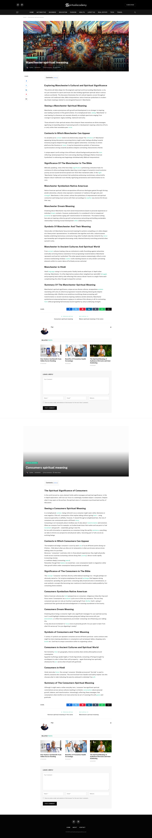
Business (52, 12)
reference (89, 138)
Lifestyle (91, 12)
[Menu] (17, 12)
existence (95, 530)
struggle (104, 274)
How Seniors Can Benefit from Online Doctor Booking (50, 360)
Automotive (41, 12)
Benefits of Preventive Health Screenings (75, 360)
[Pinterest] (26, 94)
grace (98, 695)
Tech (112, 12)
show (55, 77)
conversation (87, 690)
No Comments (48, 67)
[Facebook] (26, 81)
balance (63, 563)
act (56, 662)
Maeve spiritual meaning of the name (91, 319)
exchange (86, 578)
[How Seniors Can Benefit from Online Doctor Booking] (51, 351)
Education (63, 12)
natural (68, 598)
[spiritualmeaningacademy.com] (76, 5)
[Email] (26, 99)
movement (47, 528)
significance (77, 168)
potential (47, 216)
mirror (105, 236)
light (100, 173)
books (46, 641)
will (94, 677)
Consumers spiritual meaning (63, 319)
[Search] (135, 12)
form (46, 302)
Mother (88, 601)
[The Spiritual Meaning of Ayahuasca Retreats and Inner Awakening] (101, 351)
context (59, 138)
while (76, 221)
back (95, 515)
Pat (32, 67)
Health (82, 12)
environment (48, 619)
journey (83, 555)
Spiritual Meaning (31, 57)
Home (32, 12)
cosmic (68, 259)
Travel (119, 12)
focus (67, 624)
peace (68, 560)
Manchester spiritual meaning (89, 714)
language (51, 271)
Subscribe (130, 5)
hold (66, 596)
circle (70, 127)
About (75, 827)
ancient (50, 251)
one (80, 545)
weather (89, 198)
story (77, 520)
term (100, 152)
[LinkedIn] (26, 90)
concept (50, 576)
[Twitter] (26, 85)
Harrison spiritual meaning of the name (60, 714)
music (64, 145)
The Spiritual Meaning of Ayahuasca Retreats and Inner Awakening (100, 361)
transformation (92, 523)
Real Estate (102, 12)
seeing (93, 113)
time (55, 652)
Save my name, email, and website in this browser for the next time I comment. (66, 402)
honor (57, 672)
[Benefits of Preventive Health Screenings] (76, 351)
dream (53, 213)
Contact (82, 827)
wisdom (100, 289)
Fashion (73, 12)
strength (47, 195)
